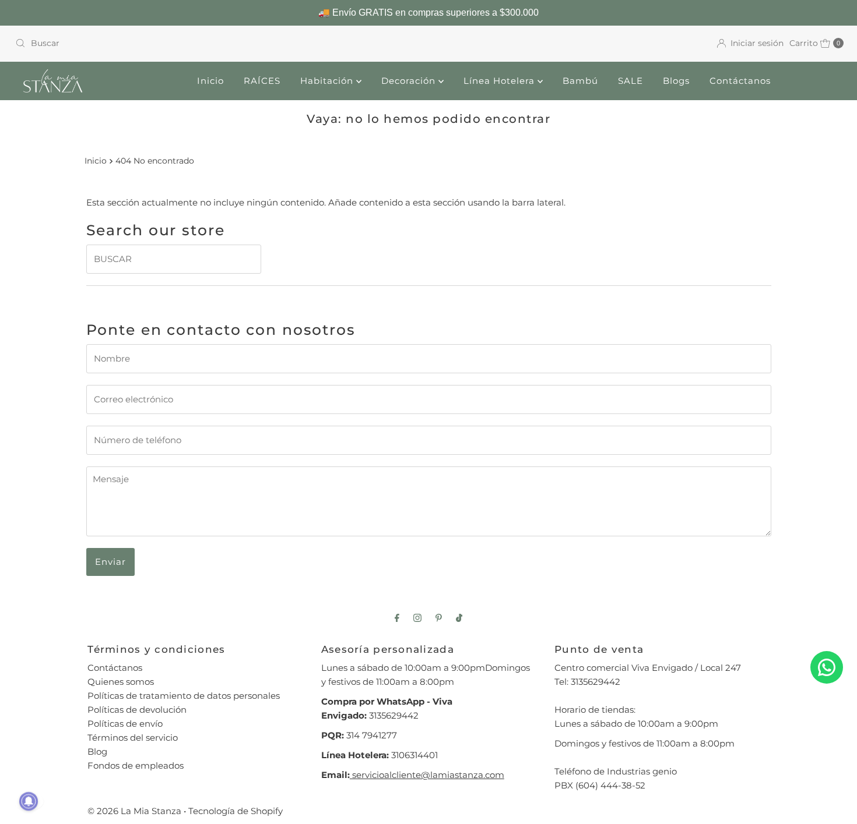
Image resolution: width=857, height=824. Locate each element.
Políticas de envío (125, 723)
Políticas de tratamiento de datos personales (183, 695)
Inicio (210, 80)
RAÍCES (262, 80)
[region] (428, 13)
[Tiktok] (459, 618)
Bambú (580, 80)
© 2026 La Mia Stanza (134, 810)
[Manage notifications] (28, 801)
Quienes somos (120, 681)
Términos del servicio (132, 737)
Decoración (409, 80)
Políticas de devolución (137, 709)
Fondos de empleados (135, 765)
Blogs (676, 80)
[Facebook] (397, 618)
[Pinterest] (438, 618)
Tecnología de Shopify (235, 810)
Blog (97, 751)
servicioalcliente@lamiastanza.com (427, 774)
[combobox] (217, 43)
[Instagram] (417, 618)
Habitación (328, 80)
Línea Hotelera (500, 80)
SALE (630, 80)
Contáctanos (740, 80)
